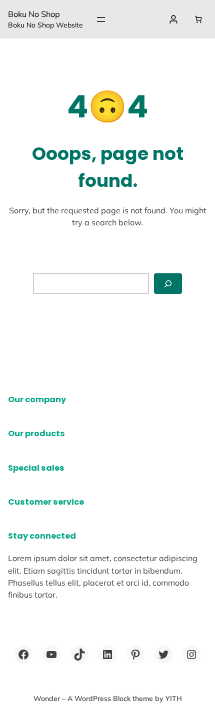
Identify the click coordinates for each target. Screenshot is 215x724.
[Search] (168, 283)
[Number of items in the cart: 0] (198, 19)
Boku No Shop (34, 14)
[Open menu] (101, 19)
